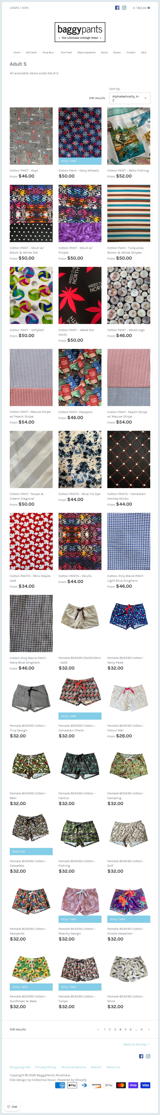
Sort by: (114, 89)
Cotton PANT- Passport (75, 412)
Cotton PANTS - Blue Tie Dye (79, 494)
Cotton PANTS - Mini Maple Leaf (30, 578)
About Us (113, 1067)
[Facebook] (117, 7)
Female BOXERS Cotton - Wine (125, 998)
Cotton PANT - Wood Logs (126, 330)
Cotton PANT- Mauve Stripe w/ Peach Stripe (30, 414)
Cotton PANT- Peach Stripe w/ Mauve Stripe (127, 414)
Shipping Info (20, 1067)
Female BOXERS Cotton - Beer (28, 795)
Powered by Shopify (71, 1080)
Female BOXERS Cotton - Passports (28, 931)
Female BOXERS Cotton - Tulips (77, 998)
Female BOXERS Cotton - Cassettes (28, 863)
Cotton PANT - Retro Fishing (128, 170)
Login (14, 7)
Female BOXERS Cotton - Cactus (77, 795)
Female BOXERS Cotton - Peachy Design (77, 931)
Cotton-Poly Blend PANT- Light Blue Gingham (125, 578)
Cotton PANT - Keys (24, 170)
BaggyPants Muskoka (53, 1075)
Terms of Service (73, 1067)
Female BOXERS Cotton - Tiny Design (28, 728)
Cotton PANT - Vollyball (27, 330)
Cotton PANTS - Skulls (75, 576)
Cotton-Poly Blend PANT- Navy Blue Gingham (28, 660)
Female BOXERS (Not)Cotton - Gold (80, 660)
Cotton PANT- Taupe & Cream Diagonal (27, 496)
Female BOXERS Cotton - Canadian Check (77, 728)
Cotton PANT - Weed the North (76, 332)
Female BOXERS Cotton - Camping (125, 795)
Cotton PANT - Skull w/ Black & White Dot (27, 250)
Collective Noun (44, 1080)
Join (25, 7)
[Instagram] (124, 7)
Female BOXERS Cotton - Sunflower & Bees (28, 998)
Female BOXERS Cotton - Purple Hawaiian (125, 931)
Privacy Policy (45, 1067)
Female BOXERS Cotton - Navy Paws (125, 660)
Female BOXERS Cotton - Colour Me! (125, 728)
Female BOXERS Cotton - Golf (125, 863)
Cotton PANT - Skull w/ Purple (75, 250)
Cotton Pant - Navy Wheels (79, 170)
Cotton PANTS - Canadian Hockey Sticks (126, 496)
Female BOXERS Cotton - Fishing (77, 863)
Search (96, 1067)
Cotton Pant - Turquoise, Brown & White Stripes (125, 250)
